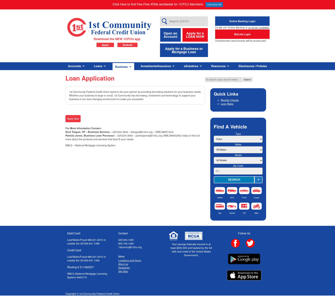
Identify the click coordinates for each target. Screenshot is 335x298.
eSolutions (191, 66)
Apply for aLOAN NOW (195, 35)
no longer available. (259, 27)
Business (121, 67)
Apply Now (73, 118)
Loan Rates (227, 103)
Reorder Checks (230, 100)
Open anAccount (170, 35)
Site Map (123, 271)
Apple (105, 45)
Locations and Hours (129, 260)
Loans (98, 66)
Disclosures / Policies (253, 66)
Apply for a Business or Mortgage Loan (184, 50)
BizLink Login (242, 34)
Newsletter (124, 267)
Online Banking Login (242, 21)
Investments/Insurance (156, 66)
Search (247, 79)
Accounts (74, 66)
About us (123, 264)
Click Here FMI (214, 4)
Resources (218, 66)
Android (127, 45)
